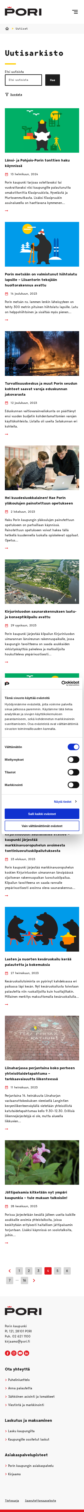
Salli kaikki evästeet (42, 814)
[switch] (73, 759)
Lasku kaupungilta (21, 1431)
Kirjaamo (14, 1474)
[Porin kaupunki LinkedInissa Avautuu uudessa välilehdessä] (26, 1353)
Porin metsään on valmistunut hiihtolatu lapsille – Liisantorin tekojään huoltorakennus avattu (41, 279)
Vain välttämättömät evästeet (42, 825)
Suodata (16, 94)
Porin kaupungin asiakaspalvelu (30, 1466)
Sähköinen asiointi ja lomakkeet (31, 1396)
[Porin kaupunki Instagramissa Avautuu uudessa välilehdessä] (14, 1353)
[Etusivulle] (23, 11)
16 (24, 1280)
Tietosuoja (12, 1500)
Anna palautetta (19, 1388)
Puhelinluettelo (18, 1380)
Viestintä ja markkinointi (25, 1405)
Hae (52, 80)
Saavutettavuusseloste (40, 1500)
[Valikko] (75, 12)
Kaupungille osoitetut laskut (28, 1439)
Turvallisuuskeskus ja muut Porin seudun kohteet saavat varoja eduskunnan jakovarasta (41, 389)
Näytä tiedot (62, 801)
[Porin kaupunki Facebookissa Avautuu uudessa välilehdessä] (7, 1353)
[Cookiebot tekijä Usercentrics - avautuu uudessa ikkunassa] (61, 683)
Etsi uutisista (14, 72)
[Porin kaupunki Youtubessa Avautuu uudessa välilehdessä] (20, 1353)
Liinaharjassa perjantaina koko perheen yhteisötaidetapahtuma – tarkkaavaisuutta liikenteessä (40, 1073)
